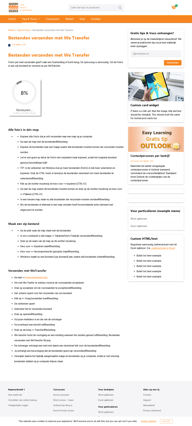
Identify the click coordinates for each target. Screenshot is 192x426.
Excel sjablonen (138, 226)
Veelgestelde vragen (18, 405)
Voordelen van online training (22, 400)
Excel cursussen (61, 394)
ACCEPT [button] (166, 421)
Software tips (19, 45)
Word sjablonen (138, 218)
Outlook (134, 161)
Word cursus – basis (63, 400)
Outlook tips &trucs (62, 405)
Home (12, 19)
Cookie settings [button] (148, 421)
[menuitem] (12, 19)
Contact (96, 19)
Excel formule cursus (63, 410)
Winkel (69, 19)
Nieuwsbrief (149, 405)
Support (147, 400)
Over (82, 19)
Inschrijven (172, 62)
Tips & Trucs (29, 19)
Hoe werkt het (15, 394)
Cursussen (52, 19)
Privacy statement (152, 410)
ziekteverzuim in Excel (163, 248)
